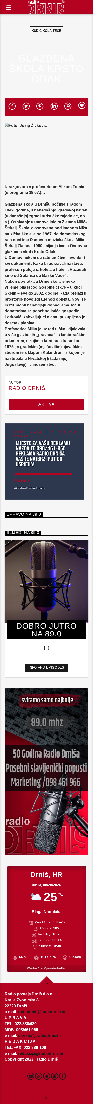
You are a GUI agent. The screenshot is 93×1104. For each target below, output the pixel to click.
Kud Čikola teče (46, 31)
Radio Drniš (27, 388)
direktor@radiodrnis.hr (39, 1036)
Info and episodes (46, 667)
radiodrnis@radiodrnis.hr (42, 1012)
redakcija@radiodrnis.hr (40, 1053)
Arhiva (46, 404)
